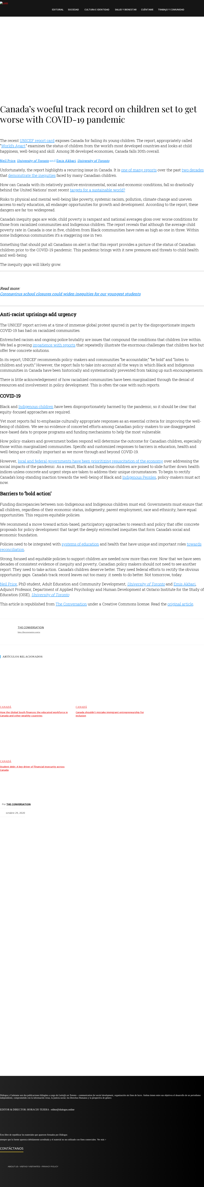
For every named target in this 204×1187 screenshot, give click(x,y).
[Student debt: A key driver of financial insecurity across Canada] (35, 740)
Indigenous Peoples (139, 477)
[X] (28, 824)
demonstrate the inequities (32, 175)
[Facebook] (16, 824)
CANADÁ (5, 707)
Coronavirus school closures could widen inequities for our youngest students (70, 293)
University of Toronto (33, 161)
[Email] (5, 824)
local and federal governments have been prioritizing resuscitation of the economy (90, 461)
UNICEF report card (37, 140)
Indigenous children (35, 406)
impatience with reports (54, 345)
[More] (97, 824)
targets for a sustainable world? (97, 189)
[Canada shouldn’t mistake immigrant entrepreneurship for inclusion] (111, 686)
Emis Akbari (66, 161)
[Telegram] (62, 824)
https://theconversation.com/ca (29, 632)
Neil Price (7, 161)
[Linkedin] (74, 824)
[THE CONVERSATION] (7, 632)
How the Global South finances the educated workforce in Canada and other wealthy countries (34, 714)
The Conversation (71, 604)
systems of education (80, 544)
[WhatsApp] (51, 824)
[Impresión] (85, 824)
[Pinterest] (39, 824)
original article (180, 604)
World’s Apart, (13, 145)
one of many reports (139, 169)
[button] (192, 9)
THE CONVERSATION (31, 627)
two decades (193, 169)
